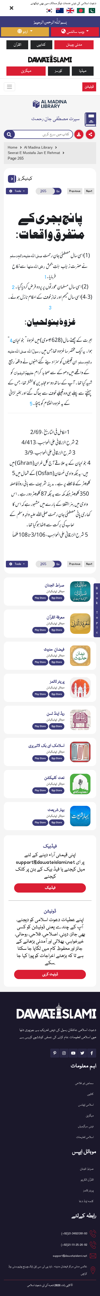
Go (57, 191)
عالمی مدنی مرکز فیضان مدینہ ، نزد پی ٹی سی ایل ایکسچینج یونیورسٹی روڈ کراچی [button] (47, 1270)
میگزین (26, 71)
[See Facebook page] (91, 1053)
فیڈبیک (50, 888)
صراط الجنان (87, 1169)
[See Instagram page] (63, 1053)
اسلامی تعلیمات (85, 1137)
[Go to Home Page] (50, 58)
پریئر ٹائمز (88, 1190)
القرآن (17, 45)
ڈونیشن (89, 86)
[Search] (9, 134)
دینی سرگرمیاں (86, 1126)
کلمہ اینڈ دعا (86, 1201)
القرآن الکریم (87, 1180)
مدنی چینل (74, 45)
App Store (57, 598)
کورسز (59, 71)
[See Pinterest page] (54, 1053)
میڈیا (82, 71)
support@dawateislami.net (70, 1256)
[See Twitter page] (82, 1053)
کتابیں (41, 45)
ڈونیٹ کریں (50, 974)
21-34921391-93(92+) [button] (74, 1233)
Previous (74, 191)
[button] (12, 179)
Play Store (40, 598)
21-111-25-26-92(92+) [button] (74, 1245)
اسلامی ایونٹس (86, 1105)
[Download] (78, 134)
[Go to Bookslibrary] (50, 104)
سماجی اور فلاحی (84, 1083)
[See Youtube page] (73, 1053)
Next (89, 191)
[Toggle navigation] (9, 86)
